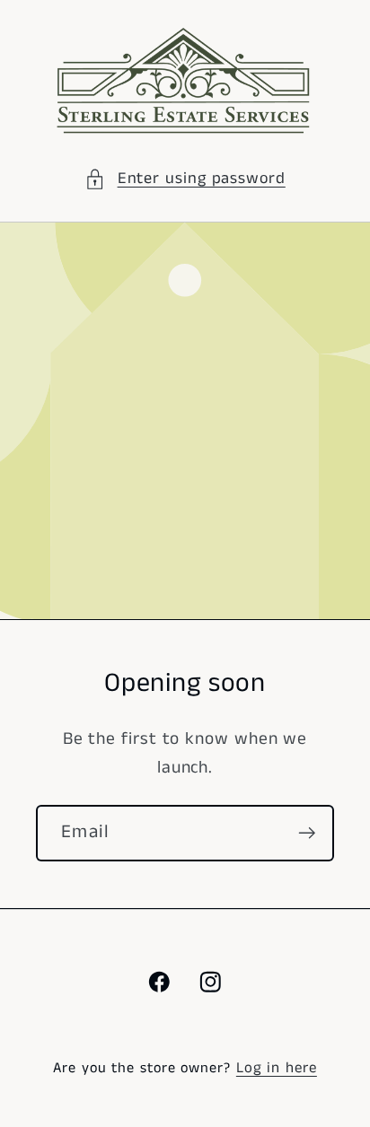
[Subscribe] (306, 833)
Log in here (276, 1068)
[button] (185, 179)
